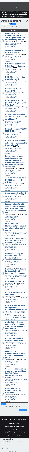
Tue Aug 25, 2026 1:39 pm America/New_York (15, 82)
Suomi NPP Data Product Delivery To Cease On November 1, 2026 (15, 240)
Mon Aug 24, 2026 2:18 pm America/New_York (13, 171)
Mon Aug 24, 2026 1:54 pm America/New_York (13, 197)
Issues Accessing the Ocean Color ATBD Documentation (14, 255)
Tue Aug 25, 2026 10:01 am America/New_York (16, 94)
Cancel (11, 451)
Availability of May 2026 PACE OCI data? (15, 52)
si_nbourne (17, 93)
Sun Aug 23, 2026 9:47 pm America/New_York (15, 261)
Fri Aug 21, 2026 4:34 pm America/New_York (15, 284)
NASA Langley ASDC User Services (17, 424)
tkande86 (16, 81)
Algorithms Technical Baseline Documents (14, 339)
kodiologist (16, 107)
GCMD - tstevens (18, 68)
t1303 (15, 316)
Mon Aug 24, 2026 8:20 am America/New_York (15, 246)
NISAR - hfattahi (18, 168)
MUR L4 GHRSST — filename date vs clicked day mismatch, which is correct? (15, 227)
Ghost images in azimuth (15, 193)
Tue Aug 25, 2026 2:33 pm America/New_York (13, 70)
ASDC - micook (18, 214)
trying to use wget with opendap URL (15, 293)
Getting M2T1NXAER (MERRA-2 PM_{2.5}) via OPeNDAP (15, 103)
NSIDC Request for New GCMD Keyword (15, 78)
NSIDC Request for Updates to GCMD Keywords (13, 390)
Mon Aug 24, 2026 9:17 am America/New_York (16, 232)
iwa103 (15, 275)
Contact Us (14, 429)
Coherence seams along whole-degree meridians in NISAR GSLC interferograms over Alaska (15, 373)
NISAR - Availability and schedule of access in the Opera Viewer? (16, 143)
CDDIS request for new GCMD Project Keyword (15, 65)
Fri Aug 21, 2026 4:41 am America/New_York (15, 316)
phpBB (10, 431)
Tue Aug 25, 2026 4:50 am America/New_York (15, 122)
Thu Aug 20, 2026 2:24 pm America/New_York (15, 361)
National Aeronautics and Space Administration (14, 426)
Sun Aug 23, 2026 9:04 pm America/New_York (16, 275)
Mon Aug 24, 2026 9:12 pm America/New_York (16, 134)
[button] (22, 27)
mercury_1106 (17, 121)
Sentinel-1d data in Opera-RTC (13, 90)
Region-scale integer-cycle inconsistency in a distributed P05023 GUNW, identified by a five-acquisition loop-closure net (15, 161)
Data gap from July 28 (14, 281)
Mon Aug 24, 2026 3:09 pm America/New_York (13, 149)
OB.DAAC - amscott (19, 41)
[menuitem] (10, 419)
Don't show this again (7, 21)
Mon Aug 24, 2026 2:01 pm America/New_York (13, 186)
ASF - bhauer (17, 283)
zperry (15, 232)
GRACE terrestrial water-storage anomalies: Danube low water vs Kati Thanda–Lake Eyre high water (16, 309)
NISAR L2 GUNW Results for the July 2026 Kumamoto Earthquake (15, 271)
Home (13, 46)
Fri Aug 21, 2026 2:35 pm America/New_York (16, 298)
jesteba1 (16, 244)
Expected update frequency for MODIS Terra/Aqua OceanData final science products (15, 36)
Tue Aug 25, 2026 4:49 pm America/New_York (13, 44)
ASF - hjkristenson (19, 147)
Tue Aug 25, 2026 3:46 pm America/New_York (13, 57)
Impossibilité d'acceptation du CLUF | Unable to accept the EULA (15, 354)
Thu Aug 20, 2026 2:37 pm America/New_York (15, 344)
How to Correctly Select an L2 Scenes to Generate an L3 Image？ (16, 117)
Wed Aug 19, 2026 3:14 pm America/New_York (15, 396)
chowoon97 (17, 379)
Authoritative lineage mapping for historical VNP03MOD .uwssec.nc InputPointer (15, 325)
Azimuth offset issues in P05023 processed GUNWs (15, 180)
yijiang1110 (16, 330)
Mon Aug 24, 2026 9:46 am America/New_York (16, 216)
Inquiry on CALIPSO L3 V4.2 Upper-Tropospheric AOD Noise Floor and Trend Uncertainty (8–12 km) (16, 208)
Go (16, 451)
